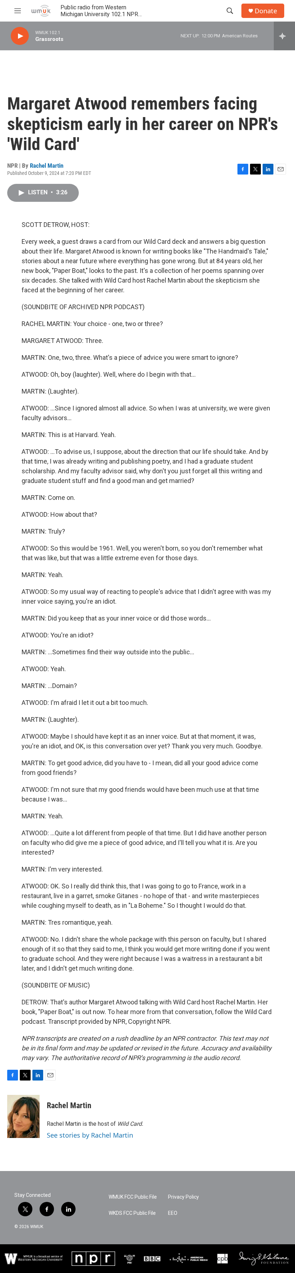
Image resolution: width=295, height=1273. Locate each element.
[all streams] (284, 36)
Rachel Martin (46, 165)
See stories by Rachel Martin (90, 1135)
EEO (172, 1213)
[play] (20, 36)
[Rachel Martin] (23, 1116)
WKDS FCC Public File (132, 1213)
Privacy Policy (183, 1197)
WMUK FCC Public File (133, 1197)
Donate (266, 11)
